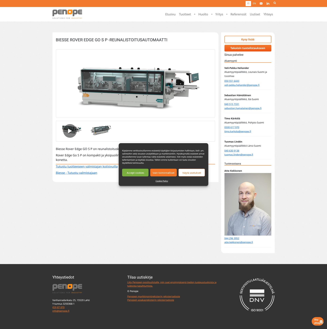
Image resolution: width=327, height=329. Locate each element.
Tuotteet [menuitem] (185, 14)
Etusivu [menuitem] (170, 14)
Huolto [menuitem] (203, 14)
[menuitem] (261, 3)
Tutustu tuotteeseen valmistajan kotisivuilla (87, 166)
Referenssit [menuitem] (238, 14)
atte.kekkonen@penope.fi (238, 242)
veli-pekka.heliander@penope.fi (242, 85)
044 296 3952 (231, 238)
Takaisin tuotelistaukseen (247, 48)
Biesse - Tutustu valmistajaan (76, 173)
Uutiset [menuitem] (255, 14)
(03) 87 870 (58, 307)
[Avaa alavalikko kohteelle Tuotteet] (194, 14)
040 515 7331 (231, 104)
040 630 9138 (231, 150)
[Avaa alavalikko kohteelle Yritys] (226, 14)
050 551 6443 (231, 81)
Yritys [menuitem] (219, 14)
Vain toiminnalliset (163, 172)
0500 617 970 (231, 127)
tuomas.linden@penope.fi (238, 154)
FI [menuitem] (248, 3)
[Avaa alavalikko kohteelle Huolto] (211, 14)
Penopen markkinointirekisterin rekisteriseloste (153, 296)
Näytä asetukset (191, 172)
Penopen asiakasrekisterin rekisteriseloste (150, 300)
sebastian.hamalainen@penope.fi (243, 108)
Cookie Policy (161, 181)
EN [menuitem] (254, 3)
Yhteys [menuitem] (268, 14)
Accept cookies (135, 172)
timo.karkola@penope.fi (237, 131)
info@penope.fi (60, 311)
